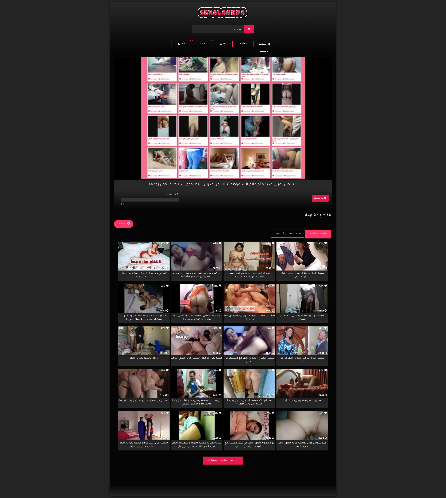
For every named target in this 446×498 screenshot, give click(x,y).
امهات (201, 44)
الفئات (243, 44)
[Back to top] (435, 487)
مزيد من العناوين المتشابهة (223, 460)
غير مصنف (319, 198)
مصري (181, 44)
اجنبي (222, 44)
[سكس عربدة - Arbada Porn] (223, 13)
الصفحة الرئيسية (264, 45)
